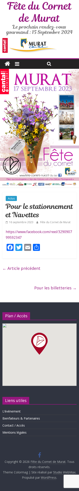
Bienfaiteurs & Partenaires (21, 418)
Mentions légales (14, 432)
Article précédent (21, 268)
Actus (11, 198)
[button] (39, 343)
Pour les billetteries (55, 287)
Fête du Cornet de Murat (55, 222)
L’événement (11, 411)
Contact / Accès (13, 425)
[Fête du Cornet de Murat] (7, 64)
